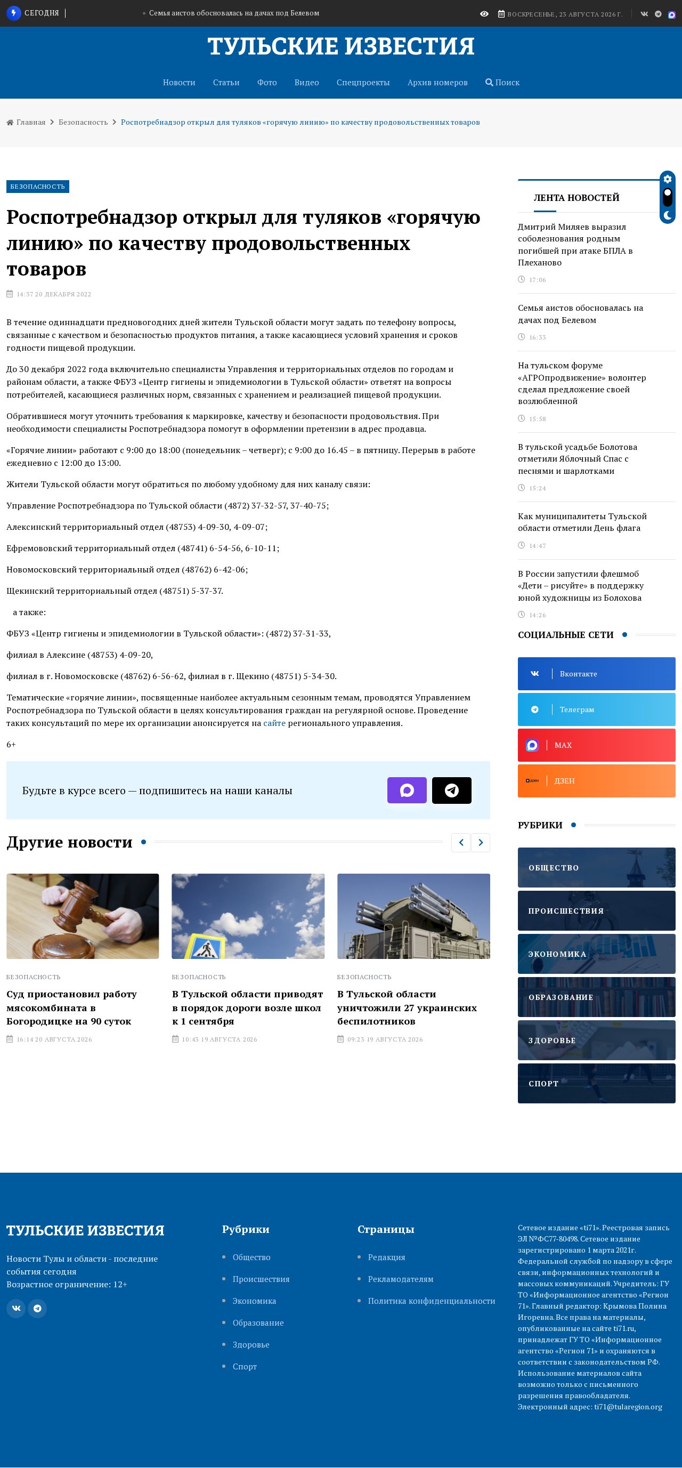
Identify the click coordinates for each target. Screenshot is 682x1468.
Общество (252, 1257)
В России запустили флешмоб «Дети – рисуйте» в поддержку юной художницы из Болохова (581, 585)
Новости (179, 82)
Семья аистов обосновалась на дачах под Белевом (234, 13)
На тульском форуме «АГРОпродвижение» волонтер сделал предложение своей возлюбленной (582, 383)
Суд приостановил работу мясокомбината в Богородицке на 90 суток (71, 1007)
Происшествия (261, 1279)
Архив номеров (438, 82)
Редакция (386, 1257)
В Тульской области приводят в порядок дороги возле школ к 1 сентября (247, 1007)
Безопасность (83, 122)
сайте (274, 723)
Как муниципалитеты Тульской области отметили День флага (582, 522)
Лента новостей (577, 197)
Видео (307, 82)
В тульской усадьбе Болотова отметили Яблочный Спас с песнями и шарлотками (577, 459)
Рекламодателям (401, 1279)
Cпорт (245, 1366)
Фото (267, 82)
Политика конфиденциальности (432, 1301)
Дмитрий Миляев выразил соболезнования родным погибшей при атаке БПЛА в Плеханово (575, 244)
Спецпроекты (363, 82)
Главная (30, 122)
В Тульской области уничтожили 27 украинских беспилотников (407, 1007)
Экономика (255, 1301)
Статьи (226, 82)
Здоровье (251, 1345)
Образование (258, 1323)
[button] (460, 842)
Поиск (506, 82)
